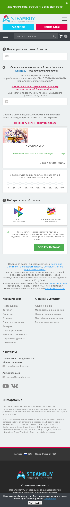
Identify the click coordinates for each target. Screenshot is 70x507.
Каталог (7, 309)
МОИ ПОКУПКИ (52, 27)
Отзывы (7, 318)
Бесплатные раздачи (47, 322)
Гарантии (8, 314)
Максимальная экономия (49, 309)
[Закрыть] (67, 3)
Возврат (7, 326)
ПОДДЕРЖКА (18, 27)
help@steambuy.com (18, 366)
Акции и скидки (43, 305)
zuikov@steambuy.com (19, 377)
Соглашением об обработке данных (43, 268)
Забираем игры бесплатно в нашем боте (35, 7)
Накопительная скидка (48, 314)
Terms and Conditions (15, 334)
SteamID (20, 71)
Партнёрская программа (49, 318)
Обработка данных (14, 338)
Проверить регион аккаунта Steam (35, 122)
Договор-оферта (12, 330)
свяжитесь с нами (55, 288)
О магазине (9, 342)
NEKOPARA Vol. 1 (35, 145)
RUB (30, 454)
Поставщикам (10, 305)
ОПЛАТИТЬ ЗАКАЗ (49, 247)
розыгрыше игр (58, 283)
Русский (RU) (49, 454)
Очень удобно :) (35, 88)
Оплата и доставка (13, 322)
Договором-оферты (31, 266)
